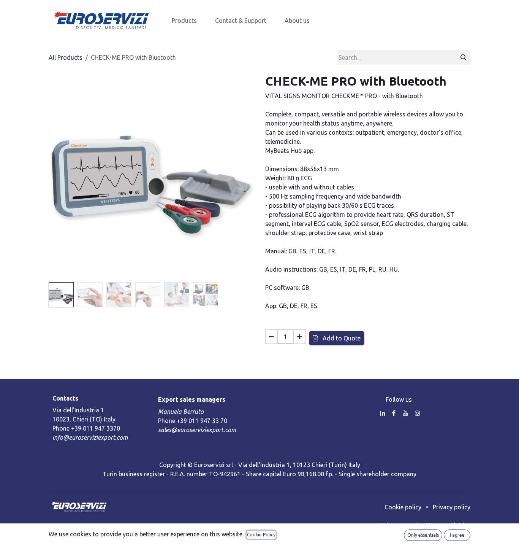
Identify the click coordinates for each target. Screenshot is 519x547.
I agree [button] (457, 535)
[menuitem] (184, 20)
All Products (65, 57)
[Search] (463, 57)
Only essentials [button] (423, 535)
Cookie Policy (261, 534)
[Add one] (299, 336)
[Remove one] (271, 336)
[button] (59, 176)
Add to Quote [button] (341, 338)
